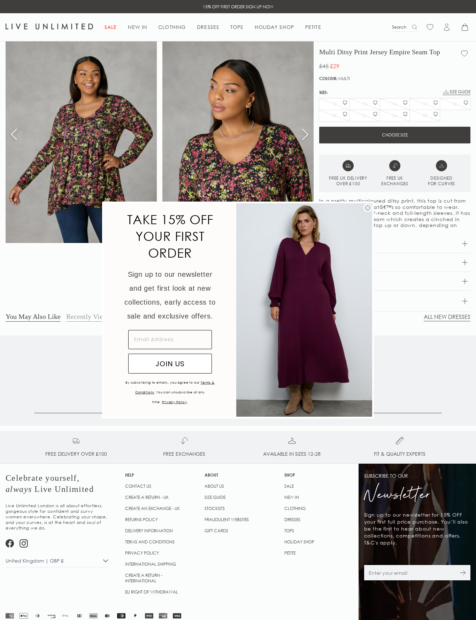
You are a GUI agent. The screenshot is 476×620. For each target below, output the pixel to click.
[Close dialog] (367, 207)
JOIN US (170, 364)
